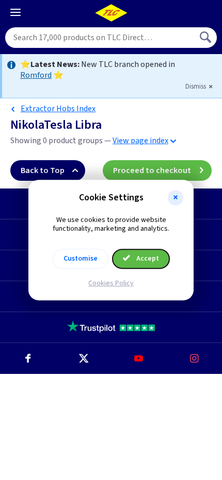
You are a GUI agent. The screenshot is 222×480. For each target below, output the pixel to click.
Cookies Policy (111, 283)
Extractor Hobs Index (58, 108)
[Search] (206, 37)
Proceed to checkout (152, 170)
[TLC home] (111, 13)
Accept (147, 258)
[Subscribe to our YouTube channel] (139, 358)
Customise (81, 258)
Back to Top (43, 170)
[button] (175, 197)
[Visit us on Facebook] (28, 358)
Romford (36, 75)
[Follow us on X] (84, 358)
